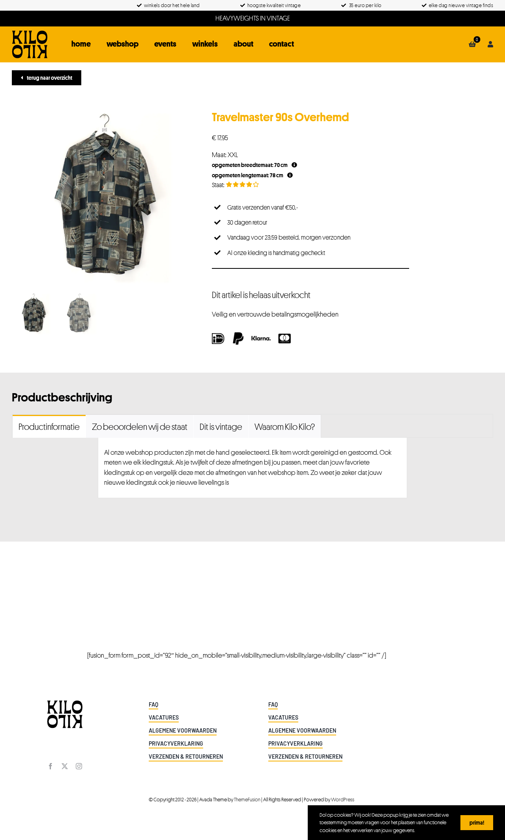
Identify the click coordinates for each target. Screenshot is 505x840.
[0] (472, 44)
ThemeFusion (247, 799)
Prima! (476, 822)
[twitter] (65, 766)
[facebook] (50, 766)
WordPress (342, 799)
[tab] (49, 426)
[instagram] (79, 766)
